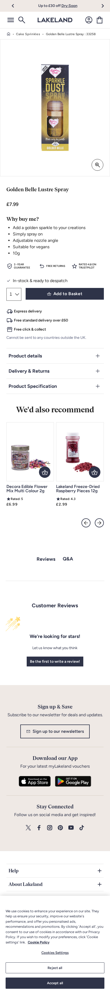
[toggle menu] (10, 20)
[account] (89, 20)
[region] (55, 944)
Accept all (55, 983)
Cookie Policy (38, 942)
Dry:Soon (69, 5)
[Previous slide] (86, 522)
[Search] (21, 20)
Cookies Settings (55, 953)
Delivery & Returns (29, 371)
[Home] (8, 34)
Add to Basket (67, 293)
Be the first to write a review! (55, 661)
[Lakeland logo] (55, 20)
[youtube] (71, 828)
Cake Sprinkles (28, 34)
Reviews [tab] (46, 559)
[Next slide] (99, 522)
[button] (15, 6)
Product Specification (33, 386)
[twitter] (28, 828)
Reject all (55, 968)
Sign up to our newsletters (58, 731)
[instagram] (49, 828)
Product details (25, 356)
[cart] (99, 20)
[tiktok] (81, 828)
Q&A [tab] (68, 559)
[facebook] (39, 828)
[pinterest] (60, 828)
